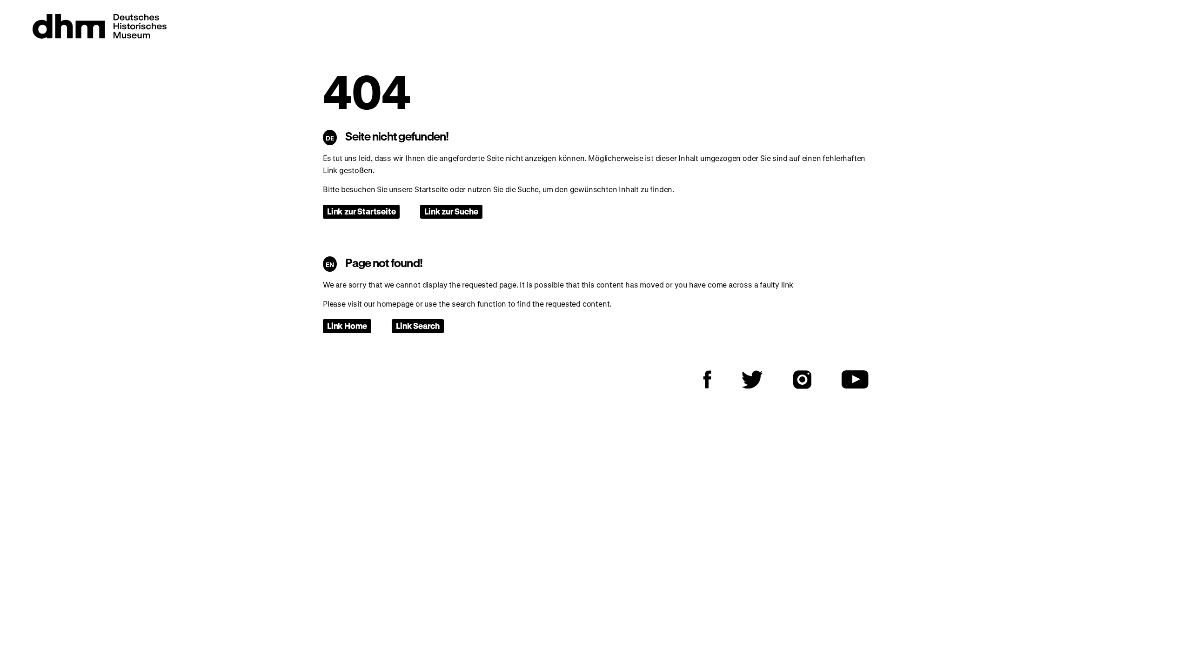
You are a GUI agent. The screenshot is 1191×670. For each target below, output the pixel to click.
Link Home (347, 325)
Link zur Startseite (361, 211)
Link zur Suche (451, 211)
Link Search (418, 325)
